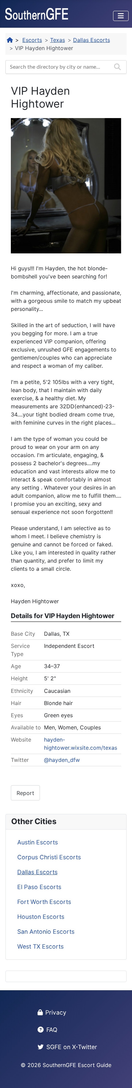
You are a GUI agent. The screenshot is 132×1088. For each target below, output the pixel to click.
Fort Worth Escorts (44, 901)
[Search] (117, 67)
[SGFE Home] (10, 40)
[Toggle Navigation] (121, 16)
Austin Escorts (37, 842)
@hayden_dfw (62, 759)
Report (25, 793)
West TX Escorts (40, 946)
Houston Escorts (40, 916)
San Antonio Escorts (45, 931)
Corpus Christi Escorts (49, 857)
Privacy (55, 1012)
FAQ (51, 1029)
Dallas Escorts (37, 872)
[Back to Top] (120, 1075)
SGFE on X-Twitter (71, 1046)
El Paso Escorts (39, 886)
